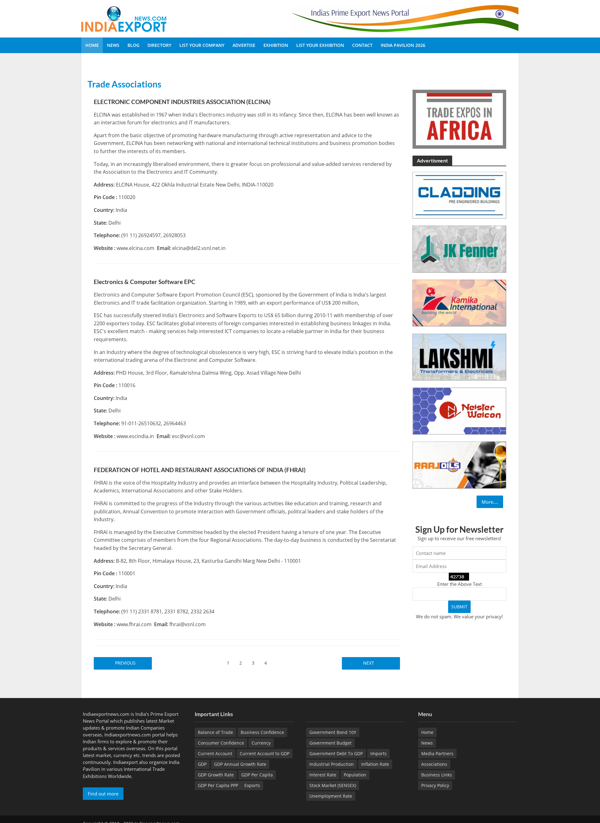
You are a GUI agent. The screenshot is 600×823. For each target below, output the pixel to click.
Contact (362, 45)
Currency (261, 743)
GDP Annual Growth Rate (240, 764)
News (113, 45)
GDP (202, 764)
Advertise (243, 45)
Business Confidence (262, 732)
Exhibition (275, 45)
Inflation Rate (375, 764)
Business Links (436, 775)
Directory (159, 45)
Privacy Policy (435, 785)
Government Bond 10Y (332, 732)
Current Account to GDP (264, 753)
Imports (378, 753)
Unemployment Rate (330, 796)
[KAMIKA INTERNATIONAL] (459, 302)
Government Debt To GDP (336, 753)
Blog (133, 45)
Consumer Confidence (221, 743)
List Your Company (201, 45)
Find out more (103, 794)
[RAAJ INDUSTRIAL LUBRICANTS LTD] (459, 464)
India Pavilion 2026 (403, 45)
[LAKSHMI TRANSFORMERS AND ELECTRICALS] (459, 356)
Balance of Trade (215, 732)
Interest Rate (322, 775)
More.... (490, 502)
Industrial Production (331, 764)
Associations (434, 764)
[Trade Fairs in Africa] (459, 119)
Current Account (215, 753)
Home (92, 45)
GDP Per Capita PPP (218, 785)
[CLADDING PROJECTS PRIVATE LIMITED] (459, 195)
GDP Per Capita (257, 775)
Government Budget (330, 743)
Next (368, 663)
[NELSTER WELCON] (459, 410)
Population (355, 775)
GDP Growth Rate (216, 775)
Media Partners (437, 753)
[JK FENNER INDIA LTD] (459, 249)
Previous (126, 663)
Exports (252, 785)
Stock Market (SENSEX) (332, 785)
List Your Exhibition (320, 45)
